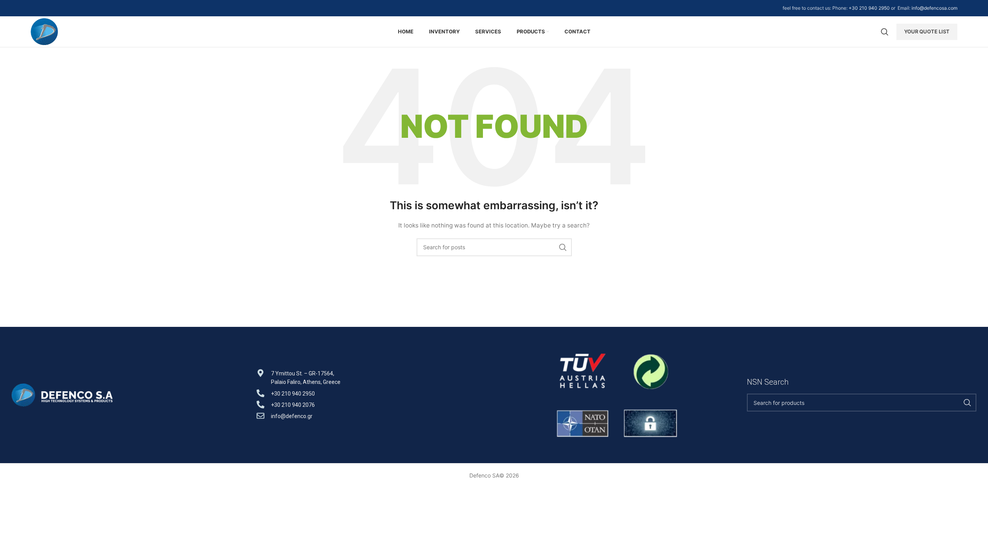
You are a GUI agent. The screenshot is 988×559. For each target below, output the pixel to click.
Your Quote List (927, 31)
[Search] (884, 32)
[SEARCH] (563, 247)
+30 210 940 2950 (869, 8)
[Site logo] (44, 31)
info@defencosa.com (934, 8)
